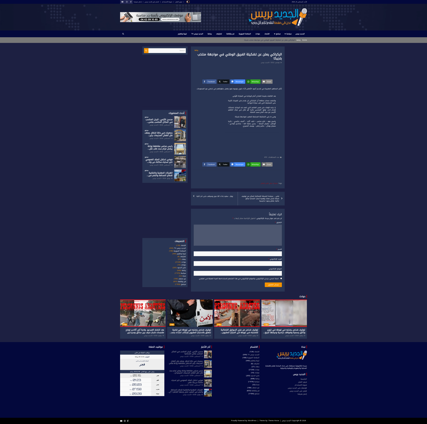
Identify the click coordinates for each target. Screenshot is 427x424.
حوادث (257, 33)
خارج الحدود (181, 267)
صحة (184, 276)
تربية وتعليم (182, 33)
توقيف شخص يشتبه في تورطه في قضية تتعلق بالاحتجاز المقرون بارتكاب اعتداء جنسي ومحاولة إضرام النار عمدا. (190, 332)
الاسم (279, 249)
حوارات (183, 265)
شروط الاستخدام (167, 2)
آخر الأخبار (205, 347)
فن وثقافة (230, 33)
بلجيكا (275, 183)
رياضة (210, 33)
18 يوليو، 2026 (159, 335)
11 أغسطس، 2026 (166, 151)
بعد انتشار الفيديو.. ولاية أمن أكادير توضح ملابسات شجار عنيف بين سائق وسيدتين (145, 331)
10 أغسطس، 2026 (166, 165)
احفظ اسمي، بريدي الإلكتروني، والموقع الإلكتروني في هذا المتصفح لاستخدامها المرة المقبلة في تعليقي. (239, 278)
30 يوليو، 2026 (167, 178)
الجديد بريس (300, 33)
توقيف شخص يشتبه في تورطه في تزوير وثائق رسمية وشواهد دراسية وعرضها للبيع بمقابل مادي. (285, 332)
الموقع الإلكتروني (275, 269)
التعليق (278, 222)
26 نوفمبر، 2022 (276, 62)
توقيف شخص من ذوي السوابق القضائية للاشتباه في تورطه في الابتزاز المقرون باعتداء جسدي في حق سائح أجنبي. (239, 332)
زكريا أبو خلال (248, 109)
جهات (184, 259)
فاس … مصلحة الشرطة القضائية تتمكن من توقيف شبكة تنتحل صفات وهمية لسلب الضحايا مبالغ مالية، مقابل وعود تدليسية (260, 198)
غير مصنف (182, 279)
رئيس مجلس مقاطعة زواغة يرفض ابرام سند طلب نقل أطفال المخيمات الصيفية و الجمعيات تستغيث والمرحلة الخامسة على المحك (186, 374)
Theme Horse (273, 420)
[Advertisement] (237, 70)
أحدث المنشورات (176, 113)
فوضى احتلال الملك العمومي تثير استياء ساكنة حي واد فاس (159, 162)
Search (146, 50)
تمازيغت (219, 33)
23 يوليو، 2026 (300, 335)
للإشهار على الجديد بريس (297, 388)
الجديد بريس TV (197, 33)
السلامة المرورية (245, 33)
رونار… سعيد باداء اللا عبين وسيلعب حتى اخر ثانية (214, 196)
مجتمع (278, 33)
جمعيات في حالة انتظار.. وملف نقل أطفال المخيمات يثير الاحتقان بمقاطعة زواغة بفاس (159, 135)
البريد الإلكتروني (275, 259)
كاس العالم (265, 183)
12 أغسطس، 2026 (166, 125)
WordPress (252, 420)
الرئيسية (304, 379)
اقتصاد (267, 33)
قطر (271, 183)
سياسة (289, 33)
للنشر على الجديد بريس (152, 2)
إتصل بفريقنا (138, 2)
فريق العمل (178, 2)
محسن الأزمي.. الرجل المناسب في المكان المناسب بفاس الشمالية (159, 122)
